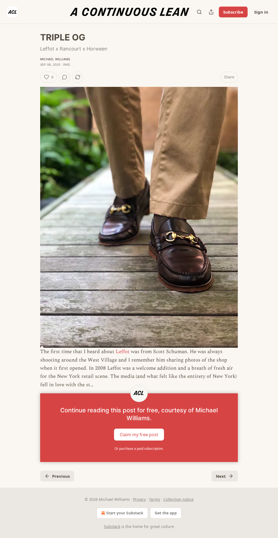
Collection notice (178, 499)
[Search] (199, 12)
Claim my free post (139, 435)
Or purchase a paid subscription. (139, 448)
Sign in (261, 12)
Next (221, 476)
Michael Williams (55, 59)
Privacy (139, 499)
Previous (61, 476)
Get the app (166, 512)
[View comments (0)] (64, 77)
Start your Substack (124, 512)
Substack (112, 526)
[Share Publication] (211, 12)
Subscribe (233, 12)
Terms (154, 499)
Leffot (122, 352)
